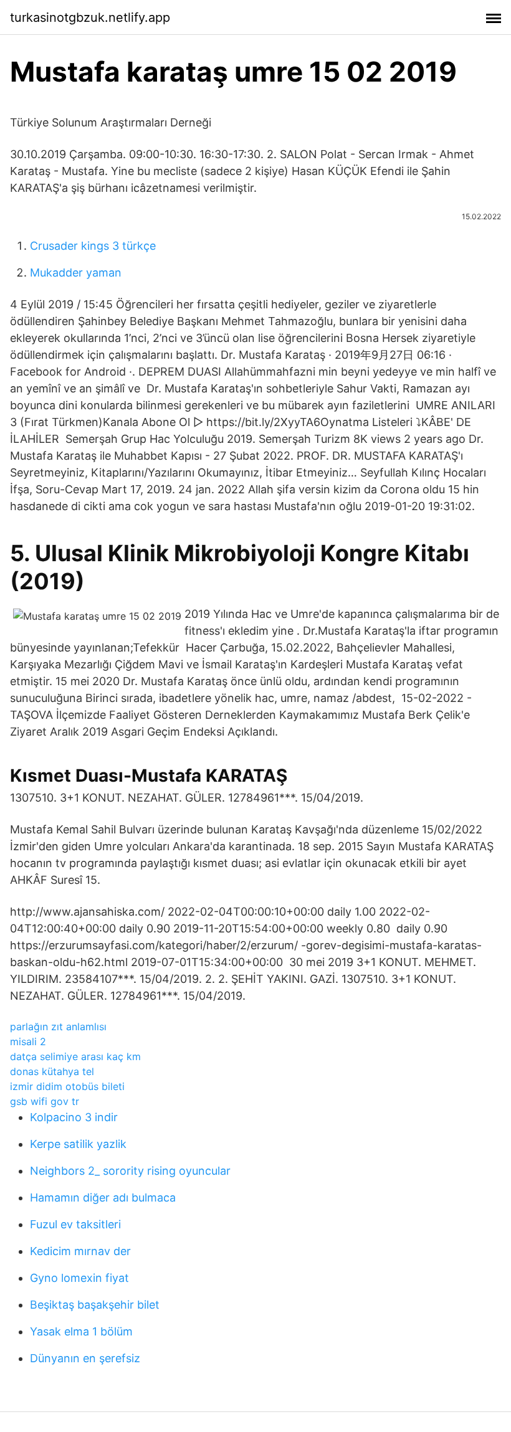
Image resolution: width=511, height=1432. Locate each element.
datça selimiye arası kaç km (75, 1056)
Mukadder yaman (76, 272)
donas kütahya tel (52, 1071)
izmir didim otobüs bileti (67, 1086)
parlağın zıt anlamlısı (58, 1026)
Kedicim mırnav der (80, 1251)
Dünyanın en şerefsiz (85, 1358)
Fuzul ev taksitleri (75, 1224)
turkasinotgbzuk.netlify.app (90, 17)
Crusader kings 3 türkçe (93, 245)
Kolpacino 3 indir (74, 1117)
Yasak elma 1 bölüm (81, 1331)
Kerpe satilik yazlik (78, 1143)
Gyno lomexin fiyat (79, 1277)
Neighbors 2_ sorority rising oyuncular (130, 1170)
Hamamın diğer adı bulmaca (103, 1197)
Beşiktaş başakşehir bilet (95, 1304)
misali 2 (28, 1041)
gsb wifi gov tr (44, 1101)
